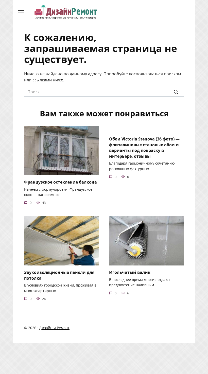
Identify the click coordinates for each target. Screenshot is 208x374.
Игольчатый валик (129, 272)
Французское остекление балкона (60, 182)
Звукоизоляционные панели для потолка (59, 275)
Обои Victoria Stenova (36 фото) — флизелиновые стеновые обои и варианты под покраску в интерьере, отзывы (144, 147)
